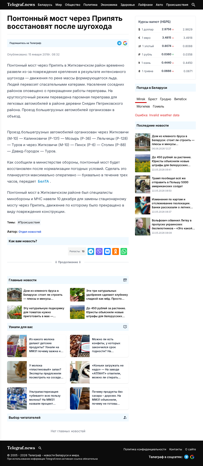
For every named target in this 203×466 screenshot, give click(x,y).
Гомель (158, 106)
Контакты (175, 449)
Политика (90, 5)
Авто (159, 5)
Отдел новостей (30, 231)
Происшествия (177, 5)
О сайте (190, 449)
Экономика (109, 5)
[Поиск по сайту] (193, 4)
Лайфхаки (145, 5)
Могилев (143, 106)
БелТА (43, 181)
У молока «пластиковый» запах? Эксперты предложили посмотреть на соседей (45, 373)
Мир (59, 5)
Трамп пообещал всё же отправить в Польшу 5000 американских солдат (170, 182)
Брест (152, 99)
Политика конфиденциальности (145, 449)
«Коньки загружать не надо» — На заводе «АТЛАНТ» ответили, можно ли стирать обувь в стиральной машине (108, 377)
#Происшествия (29, 222)
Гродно (165, 99)
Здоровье (128, 5)
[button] (120, 43)
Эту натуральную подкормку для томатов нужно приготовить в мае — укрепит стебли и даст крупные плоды (43, 316)
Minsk (141, 99)
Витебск (180, 99)
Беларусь (45, 5)
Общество (72, 5)
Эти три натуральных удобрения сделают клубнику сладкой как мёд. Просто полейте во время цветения (107, 298)
